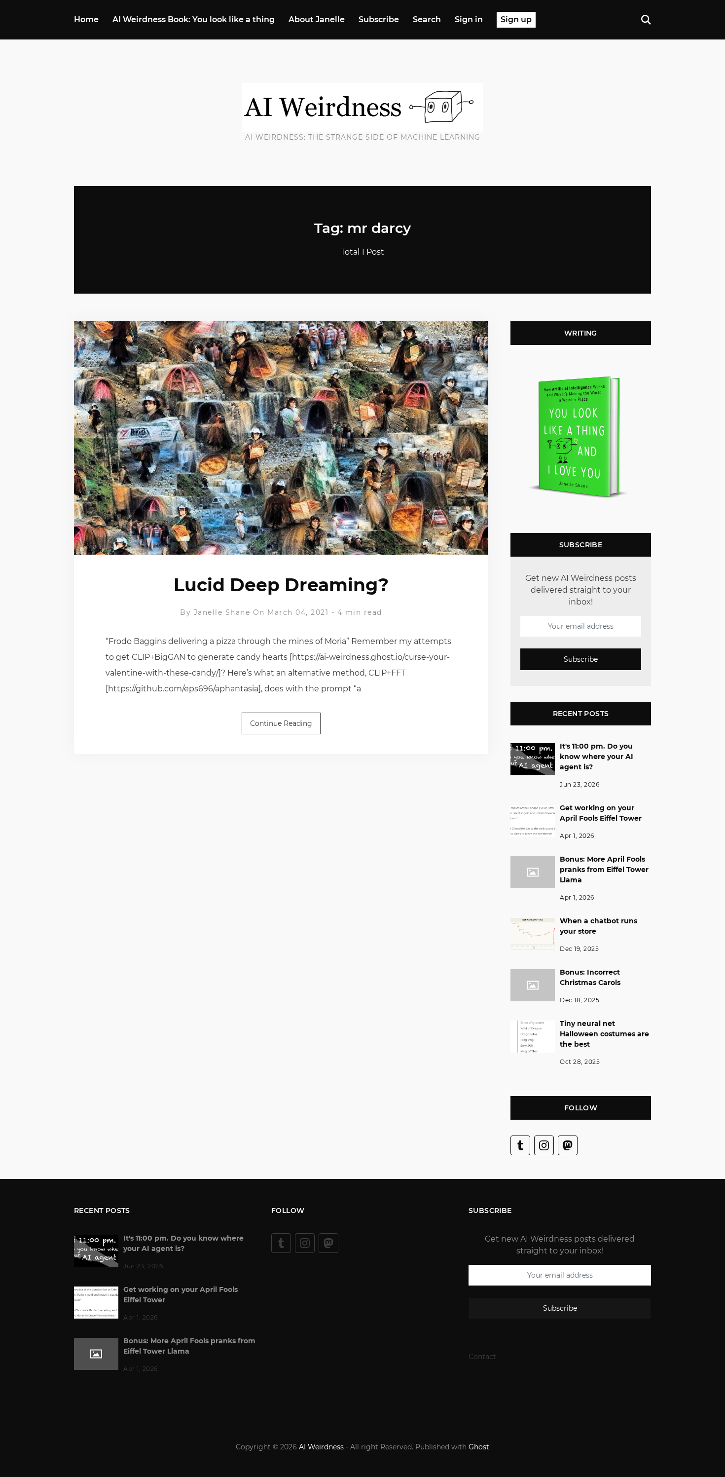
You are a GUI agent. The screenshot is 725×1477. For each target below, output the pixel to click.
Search (427, 19)
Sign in (469, 19)
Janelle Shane (222, 612)
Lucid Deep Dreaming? (281, 585)
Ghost (479, 1446)
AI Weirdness (321, 1446)
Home (86, 19)
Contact (482, 1356)
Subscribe (379, 19)
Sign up (516, 19)
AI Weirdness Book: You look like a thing (193, 19)
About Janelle (317, 19)
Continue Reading (281, 723)
